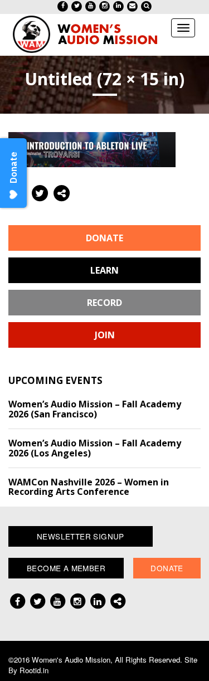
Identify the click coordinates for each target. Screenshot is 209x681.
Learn (104, 270)
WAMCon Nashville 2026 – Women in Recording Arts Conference (88, 487)
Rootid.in (34, 670)
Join (105, 335)
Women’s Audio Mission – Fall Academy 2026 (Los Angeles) (94, 448)
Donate (104, 238)
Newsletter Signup (80, 536)
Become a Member (66, 567)
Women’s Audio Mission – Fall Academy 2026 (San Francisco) (94, 409)
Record (104, 302)
